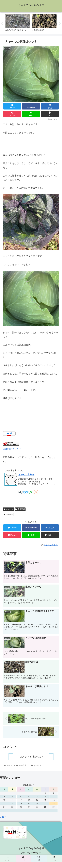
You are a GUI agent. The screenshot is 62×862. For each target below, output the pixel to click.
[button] (56, 480)
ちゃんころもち (26, 474)
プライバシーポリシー (31, 853)
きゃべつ (9, 509)
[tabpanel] (18, 23)
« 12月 (3, 817)
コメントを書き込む (31, 756)
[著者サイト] (20, 492)
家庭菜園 (21, 509)
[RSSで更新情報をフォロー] (36, 492)
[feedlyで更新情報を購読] (31, 492)
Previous (2, 23)
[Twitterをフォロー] (25, 492)
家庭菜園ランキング (12, 449)
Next (59, 23)
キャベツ (9, 514)
